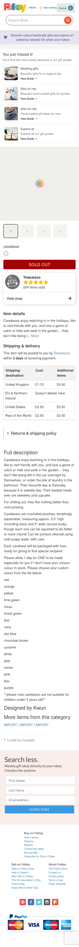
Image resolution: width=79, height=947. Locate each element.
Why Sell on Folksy (22, 876)
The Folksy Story (58, 868)
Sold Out (39, 264)
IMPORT (10, 724)
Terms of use (56, 880)
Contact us (55, 872)
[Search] (68, 20)
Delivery (28, 841)
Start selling (50, 8)
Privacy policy (56, 876)
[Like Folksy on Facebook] (31, 902)
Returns (28, 845)
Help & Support (20, 872)
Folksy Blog (18, 884)
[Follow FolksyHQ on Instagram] (47, 902)
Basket (65, 8)
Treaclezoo (32, 277)
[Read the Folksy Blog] (55, 902)
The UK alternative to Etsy (26, 880)
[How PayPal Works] (39, 933)
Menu (33, 7)
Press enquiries (57, 884)
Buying (30, 852)
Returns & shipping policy (33, 433)
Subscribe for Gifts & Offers (39, 856)
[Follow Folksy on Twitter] (39, 902)
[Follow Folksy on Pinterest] (23, 902)
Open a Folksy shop (23, 868)
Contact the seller (34, 849)
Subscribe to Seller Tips (25, 887)
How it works (31, 837)
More (35, 335)
